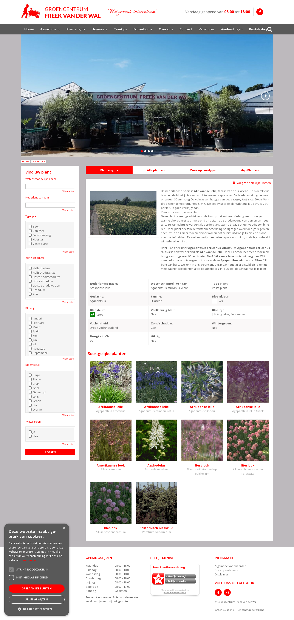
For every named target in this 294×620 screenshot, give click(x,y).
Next (265, 95)
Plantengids (109, 170)
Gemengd (39, 392)
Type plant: (32, 216)
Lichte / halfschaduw (46, 276)
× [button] (64, 528)
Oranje (37, 409)
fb (259, 11)
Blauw (37, 379)
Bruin (36, 383)
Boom (36, 226)
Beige (36, 375)
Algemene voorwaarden (230, 566)
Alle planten (156, 170)
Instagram (227, 592)
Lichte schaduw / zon (46, 285)
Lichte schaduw (43, 281)
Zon (35, 294)
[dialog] (36, 570)
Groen (37, 400)
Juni (35, 339)
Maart (36, 327)
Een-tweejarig (42, 235)
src (269, 29)
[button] (37, 608)
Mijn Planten (249, 170)
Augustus (39, 348)
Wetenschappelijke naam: (41, 179)
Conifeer (38, 230)
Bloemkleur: (32, 365)
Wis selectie (68, 191)
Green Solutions (224, 609)
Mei (35, 335)
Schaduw (39, 289)
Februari (38, 322)
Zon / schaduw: (34, 258)
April (36, 331)
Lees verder (29, 560)
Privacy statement (226, 570)
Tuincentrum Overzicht (250, 609)
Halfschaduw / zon (45, 272)
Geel (36, 387)
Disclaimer (221, 574)
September (40, 352)
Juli (34, 344)
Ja (34, 431)
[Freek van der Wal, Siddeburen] (61, 11)
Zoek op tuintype (202, 170)
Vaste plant (40, 243)
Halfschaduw (41, 268)
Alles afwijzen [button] (36, 599)
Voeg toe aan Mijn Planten (254, 183)
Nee (35, 436)
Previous (28, 95)
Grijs (36, 396)
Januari (37, 318)
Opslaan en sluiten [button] (37, 588)
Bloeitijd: (30, 308)
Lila (35, 405)
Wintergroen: (33, 421)
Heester (38, 239)
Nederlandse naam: (37, 197)
